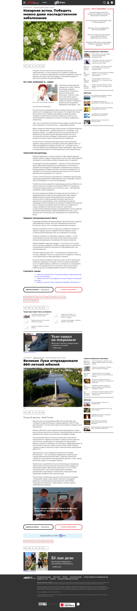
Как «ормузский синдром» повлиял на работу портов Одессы (101, 96)
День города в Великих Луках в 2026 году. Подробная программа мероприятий (55, 509)
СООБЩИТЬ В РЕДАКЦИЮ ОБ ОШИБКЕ (68, 579)
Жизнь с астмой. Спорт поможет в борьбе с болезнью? (58, 282)
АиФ (24, 61)
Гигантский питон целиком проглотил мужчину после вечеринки (99, 422)
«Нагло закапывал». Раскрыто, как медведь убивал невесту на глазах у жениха (102, 362)
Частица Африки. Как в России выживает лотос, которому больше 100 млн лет (102, 80)
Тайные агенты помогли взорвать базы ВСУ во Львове (101, 415)
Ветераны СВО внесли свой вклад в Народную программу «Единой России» (98, 43)
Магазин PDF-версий (76, 577)
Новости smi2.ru (29, 352)
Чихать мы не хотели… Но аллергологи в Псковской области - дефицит (68, 316)
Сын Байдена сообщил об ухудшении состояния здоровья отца (102, 102)
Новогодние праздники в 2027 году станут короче (101, 409)
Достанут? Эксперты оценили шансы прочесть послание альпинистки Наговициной (102, 393)
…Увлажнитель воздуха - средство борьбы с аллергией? (71, 321)
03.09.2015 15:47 (27, 7)
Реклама (65, 577)
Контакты (53, 579)
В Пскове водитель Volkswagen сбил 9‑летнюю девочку (98, 21)
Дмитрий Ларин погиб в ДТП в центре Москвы (100, 120)
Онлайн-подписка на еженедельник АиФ (96, 577)
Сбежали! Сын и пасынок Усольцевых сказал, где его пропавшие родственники (103, 74)
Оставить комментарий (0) (68, 289)
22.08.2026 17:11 (27, 358)
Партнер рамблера (53, 604)
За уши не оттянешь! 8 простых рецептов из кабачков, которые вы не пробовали (103, 381)
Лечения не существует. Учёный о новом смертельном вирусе (101, 367)
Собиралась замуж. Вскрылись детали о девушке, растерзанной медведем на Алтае (101, 387)
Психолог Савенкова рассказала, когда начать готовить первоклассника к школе (98, 36)
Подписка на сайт (42, 579)
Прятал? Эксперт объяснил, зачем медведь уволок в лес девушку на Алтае (102, 86)
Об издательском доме (44, 577)
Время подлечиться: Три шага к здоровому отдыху (40, 321)
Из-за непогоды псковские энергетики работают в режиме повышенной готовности (99, 14)
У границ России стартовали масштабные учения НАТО (99, 114)
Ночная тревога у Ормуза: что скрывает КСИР (100, 403)
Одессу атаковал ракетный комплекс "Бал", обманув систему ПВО (102, 427)
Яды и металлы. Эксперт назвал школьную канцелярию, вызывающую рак (101, 55)
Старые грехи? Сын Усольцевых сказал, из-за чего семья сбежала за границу (102, 375)
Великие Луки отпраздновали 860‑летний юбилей (98, 28)
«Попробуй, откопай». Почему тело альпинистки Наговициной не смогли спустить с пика (102, 61)
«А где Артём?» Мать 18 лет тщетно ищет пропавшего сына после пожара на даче (102, 68)
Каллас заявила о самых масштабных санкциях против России (102, 108)
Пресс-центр (56, 577)
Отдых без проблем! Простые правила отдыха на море (39, 315)
